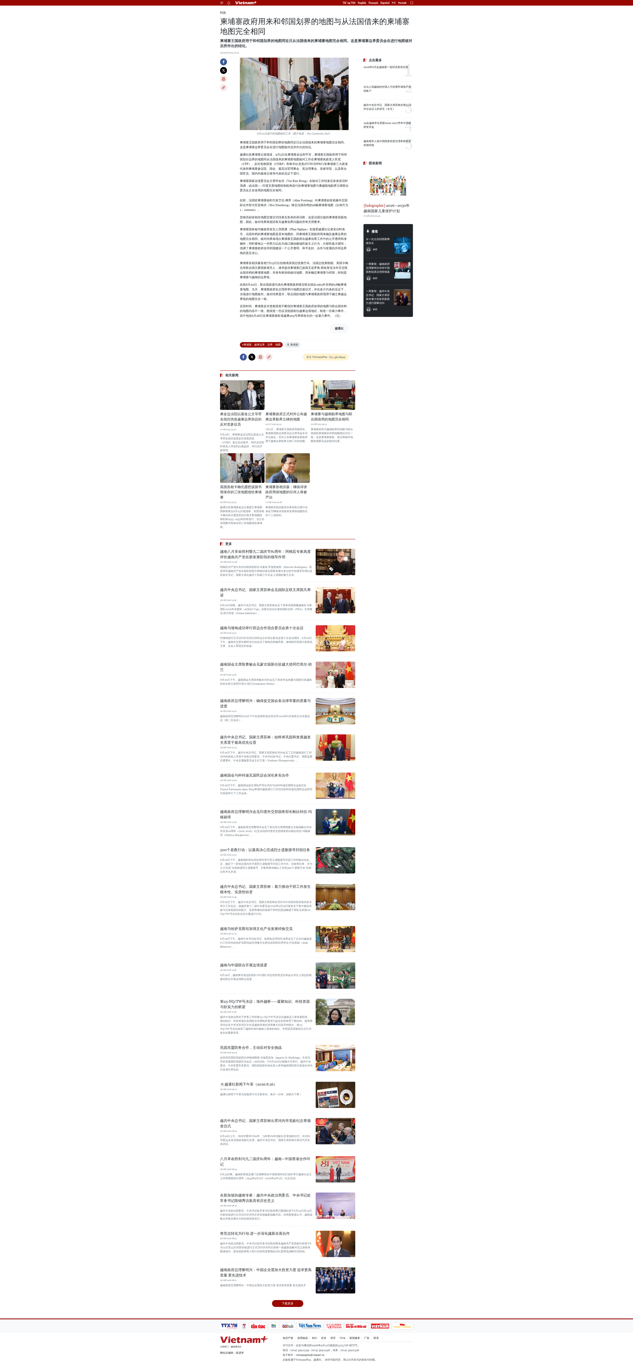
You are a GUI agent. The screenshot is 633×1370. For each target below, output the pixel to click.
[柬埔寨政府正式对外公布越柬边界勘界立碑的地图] (287, 395)
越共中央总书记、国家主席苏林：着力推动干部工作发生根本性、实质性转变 (265, 889)
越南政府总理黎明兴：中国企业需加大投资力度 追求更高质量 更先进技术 (266, 1272)
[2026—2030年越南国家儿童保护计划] (388, 184)
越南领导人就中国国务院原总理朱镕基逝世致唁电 (387, 143)
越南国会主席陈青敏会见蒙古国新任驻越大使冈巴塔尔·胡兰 (266, 667)
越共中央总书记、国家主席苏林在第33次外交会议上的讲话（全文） (387, 106)
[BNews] (273, 1326)
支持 (323, 1338)
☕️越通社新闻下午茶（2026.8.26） (248, 1084)
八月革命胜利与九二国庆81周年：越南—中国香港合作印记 (265, 1161)
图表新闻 (375, 163)
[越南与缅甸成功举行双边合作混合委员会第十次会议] (335, 638)
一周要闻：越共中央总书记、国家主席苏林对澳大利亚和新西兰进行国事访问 (378, 297)
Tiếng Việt (349, 2)
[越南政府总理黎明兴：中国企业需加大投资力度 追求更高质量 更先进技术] (335, 1280)
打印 (223, 79)
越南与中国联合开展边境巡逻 (243, 965)
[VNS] (310, 1326)
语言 (333, 1338)
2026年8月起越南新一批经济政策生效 (385, 67)
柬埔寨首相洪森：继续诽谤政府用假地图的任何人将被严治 (286, 492)
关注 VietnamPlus (316, 357)
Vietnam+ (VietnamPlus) (246, 2)
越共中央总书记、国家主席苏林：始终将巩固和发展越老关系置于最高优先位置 (265, 740)
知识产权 (288, 1338)
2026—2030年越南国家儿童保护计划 (386, 208)
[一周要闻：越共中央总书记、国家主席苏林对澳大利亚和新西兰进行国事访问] (402, 297)
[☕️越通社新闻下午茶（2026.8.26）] (335, 1095)
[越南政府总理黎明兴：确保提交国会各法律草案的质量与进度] (335, 711)
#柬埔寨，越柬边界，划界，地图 (261, 344)
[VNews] (244, 1326)
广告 (366, 1338)
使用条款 (302, 1338)
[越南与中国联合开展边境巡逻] (335, 975)
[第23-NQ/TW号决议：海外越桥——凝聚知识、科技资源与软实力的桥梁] (335, 1012)
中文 (394, 3)
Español (384, 2)
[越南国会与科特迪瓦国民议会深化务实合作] (335, 786)
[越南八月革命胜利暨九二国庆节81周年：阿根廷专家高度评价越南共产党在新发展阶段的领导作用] (335, 562)
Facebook (223, 61)
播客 (375, 231)
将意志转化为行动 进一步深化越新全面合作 (255, 1233)
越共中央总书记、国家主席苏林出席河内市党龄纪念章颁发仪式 (265, 1123)
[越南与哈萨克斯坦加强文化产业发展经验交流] (335, 939)
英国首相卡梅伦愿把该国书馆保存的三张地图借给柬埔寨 (241, 492)
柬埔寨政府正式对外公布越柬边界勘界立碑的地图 (286, 416)
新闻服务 (354, 1338)
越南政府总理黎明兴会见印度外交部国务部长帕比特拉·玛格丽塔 (266, 814)
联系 (376, 1338)
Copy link (223, 87)
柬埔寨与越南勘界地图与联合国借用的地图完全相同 (331, 416)
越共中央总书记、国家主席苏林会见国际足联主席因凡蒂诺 (265, 592)
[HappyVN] (402, 1326)
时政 (223, 12)
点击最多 (375, 60)
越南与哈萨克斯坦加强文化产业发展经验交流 (256, 929)
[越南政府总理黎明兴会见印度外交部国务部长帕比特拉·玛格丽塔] (335, 822)
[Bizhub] (288, 1326)
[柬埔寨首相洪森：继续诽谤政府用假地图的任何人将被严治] (287, 468)
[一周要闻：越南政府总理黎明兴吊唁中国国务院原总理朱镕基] (402, 270)
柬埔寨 (294, 344)
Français (373, 2)
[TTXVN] (229, 1326)
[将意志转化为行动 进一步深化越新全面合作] (335, 1244)
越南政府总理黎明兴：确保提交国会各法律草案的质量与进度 (265, 703)
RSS (314, 1338)
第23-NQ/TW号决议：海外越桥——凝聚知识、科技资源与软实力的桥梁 (265, 1004)
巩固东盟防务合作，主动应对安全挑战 (251, 1048)
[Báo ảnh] (380, 1326)
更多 (228, 544)
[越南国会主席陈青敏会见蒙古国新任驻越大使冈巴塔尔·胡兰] (335, 675)
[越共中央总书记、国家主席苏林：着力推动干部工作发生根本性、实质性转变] (335, 897)
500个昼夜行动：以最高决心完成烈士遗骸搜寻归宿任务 (265, 850)
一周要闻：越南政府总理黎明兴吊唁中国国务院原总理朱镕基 (378, 267)
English (362, 2)
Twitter (223, 70)
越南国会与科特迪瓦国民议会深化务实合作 (254, 775)
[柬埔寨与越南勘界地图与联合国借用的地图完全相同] (333, 395)
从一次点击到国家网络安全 (378, 241)
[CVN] (333, 1326)
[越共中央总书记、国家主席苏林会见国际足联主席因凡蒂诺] (335, 600)
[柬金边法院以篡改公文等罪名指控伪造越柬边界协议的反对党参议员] (242, 395)
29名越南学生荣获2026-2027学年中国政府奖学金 (387, 125)
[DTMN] (356, 1326)
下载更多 (288, 1303)
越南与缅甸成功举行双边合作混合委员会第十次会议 (261, 628)
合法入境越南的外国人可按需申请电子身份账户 (387, 88)
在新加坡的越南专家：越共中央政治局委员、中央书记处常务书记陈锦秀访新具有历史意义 (265, 1198)
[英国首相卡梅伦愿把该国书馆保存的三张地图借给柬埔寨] (242, 468)
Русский (402, 3)
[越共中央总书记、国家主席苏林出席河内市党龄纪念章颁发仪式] (335, 1131)
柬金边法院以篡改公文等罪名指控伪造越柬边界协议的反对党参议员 (241, 419)
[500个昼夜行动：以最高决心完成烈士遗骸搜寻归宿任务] (335, 860)
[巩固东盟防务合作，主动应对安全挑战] (335, 1058)
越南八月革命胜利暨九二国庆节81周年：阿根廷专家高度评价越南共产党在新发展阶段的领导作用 (265, 554)
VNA (342, 1338)
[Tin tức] (258, 1326)
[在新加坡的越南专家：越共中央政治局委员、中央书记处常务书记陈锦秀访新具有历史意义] (335, 1206)
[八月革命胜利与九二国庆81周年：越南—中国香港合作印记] (335, 1169)
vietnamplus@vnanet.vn (310, 1355)
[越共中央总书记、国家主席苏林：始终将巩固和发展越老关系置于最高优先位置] (335, 747)
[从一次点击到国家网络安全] (402, 245)
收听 (375, 249)
